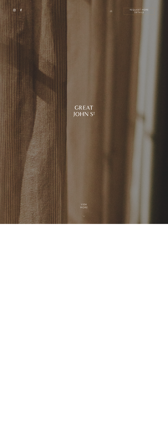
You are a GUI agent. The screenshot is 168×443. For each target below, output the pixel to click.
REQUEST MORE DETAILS (139, 11)
